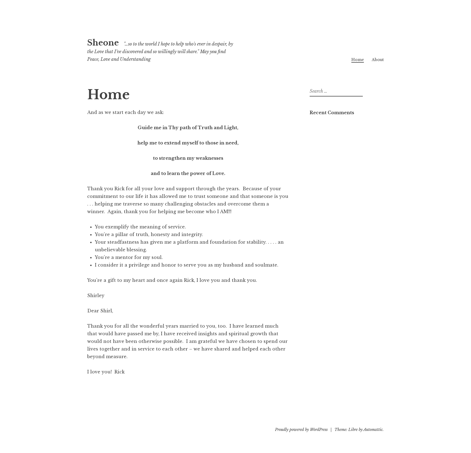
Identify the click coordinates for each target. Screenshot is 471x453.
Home (357, 59)
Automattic (373, 429)
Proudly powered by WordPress (301, 429)
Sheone (103, 43)
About (378, 59)
